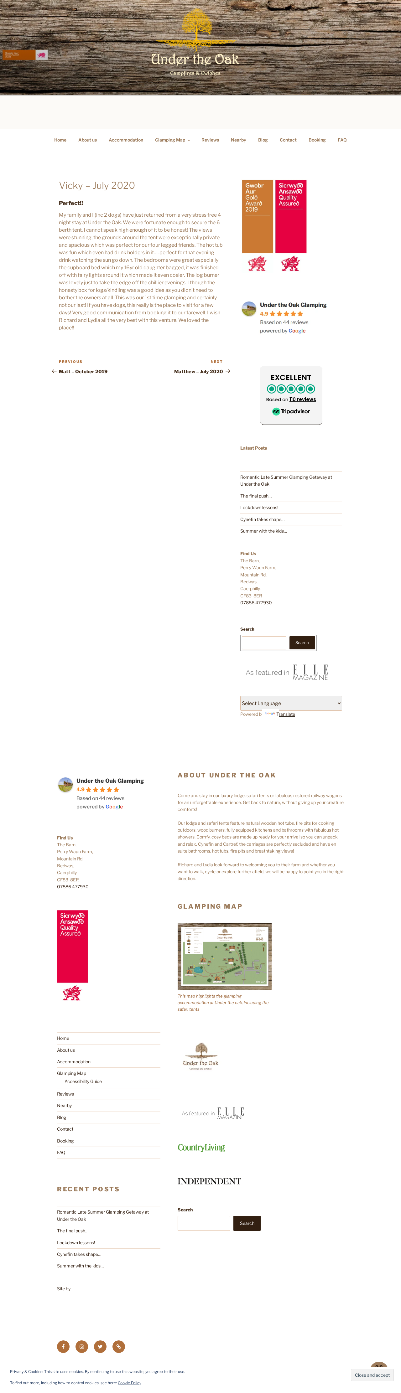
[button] (291, 395)
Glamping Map (170, 139)
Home (60, 139)
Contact (288, 139)
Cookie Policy (129, 1382)
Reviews (210, 139)
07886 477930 (256, 602)
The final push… (256, 495)
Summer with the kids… (263, 531)
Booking (317, 139)
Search (247, 629)
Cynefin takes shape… (262, 519)
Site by (63, 1288)
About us (87, 139)
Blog (263, 139)
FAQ (342, 139)
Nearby (238, 139)
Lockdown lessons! (259, 507)
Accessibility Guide (83, 1081)
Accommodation (126, 139)
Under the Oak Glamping (110, 780)
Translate (285, 714)
